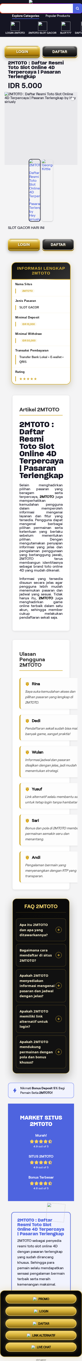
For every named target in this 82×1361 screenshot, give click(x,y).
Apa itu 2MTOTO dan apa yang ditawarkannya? (34, 929)
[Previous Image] (8, 129)
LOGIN (22, 52)
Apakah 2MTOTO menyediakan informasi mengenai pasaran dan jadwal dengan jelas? (37, 985)
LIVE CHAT (44, 1348)
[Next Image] (73, 129)
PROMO (43, 1297)
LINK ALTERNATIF (43, 1336)
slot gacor (41, 1359)
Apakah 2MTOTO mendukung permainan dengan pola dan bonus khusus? (36, 1051)
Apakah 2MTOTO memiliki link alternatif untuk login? (34, 1019)
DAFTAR (59, 52)
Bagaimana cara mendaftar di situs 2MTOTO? (36, 955)
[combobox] (36, 8)
